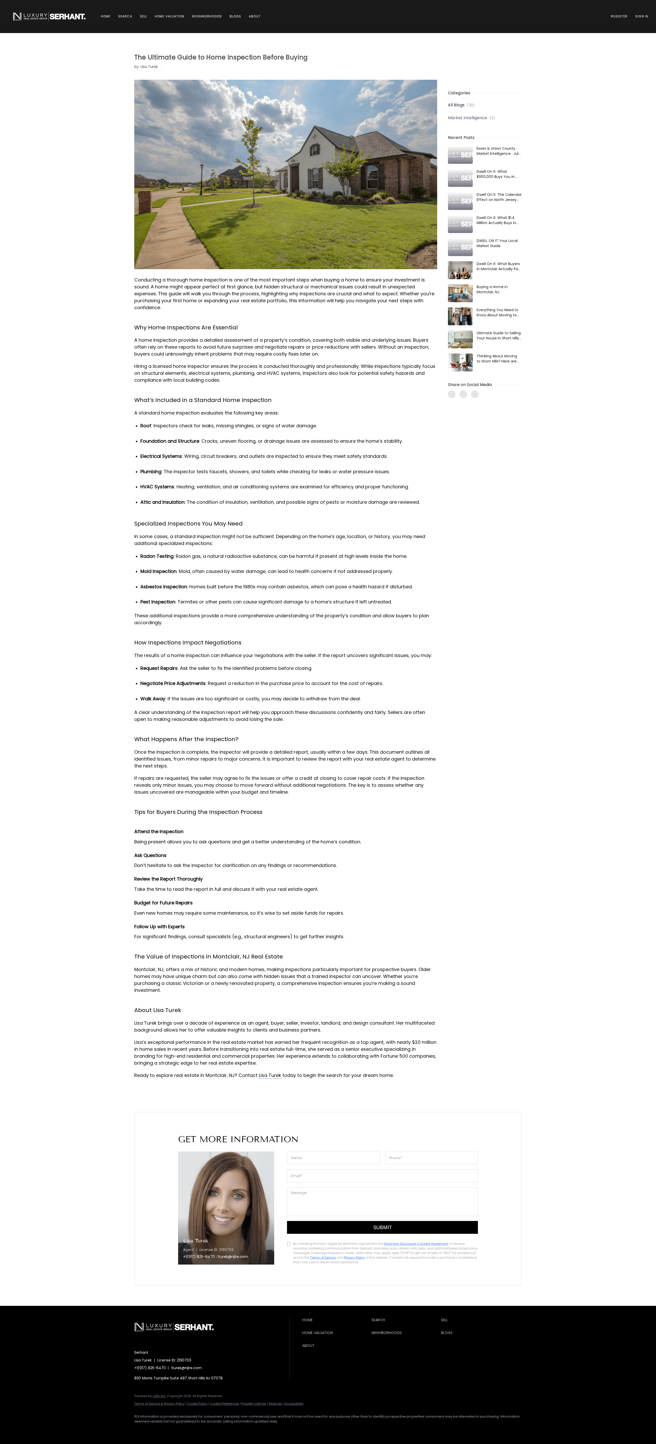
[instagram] (185, 1430)
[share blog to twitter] (463, 394)
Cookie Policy (197, 1403)
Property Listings (253, 1403)
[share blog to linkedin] (475, 394)
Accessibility (294, 1403)
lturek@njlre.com (186, 1367)
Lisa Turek (270, 1075)
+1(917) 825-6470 (199, 1256)
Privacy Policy (354, 1257)
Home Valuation (169, 16)
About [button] (255, 16)
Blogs (235, 16)
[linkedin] (155, 1430)
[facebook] (140, 1430)
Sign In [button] (641, 16)
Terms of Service (323, 1257)
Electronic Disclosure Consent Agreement (416, 1243)
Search (125, 16)
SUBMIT (382, 1227)
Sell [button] (143, 16)
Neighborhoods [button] (207, 16)
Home (105, 16)
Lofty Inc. (159, 1396)
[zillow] (170, 1430)
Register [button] (619, 16)
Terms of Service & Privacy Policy (159, 1403)
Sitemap (275, 1403)
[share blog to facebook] (452, 394)
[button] (49, 16)
